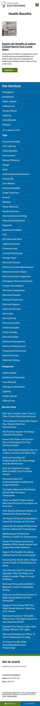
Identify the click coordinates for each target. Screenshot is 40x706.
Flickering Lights (10, 327)
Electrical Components (13, 290)
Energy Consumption (12, 285)
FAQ (4, 234)
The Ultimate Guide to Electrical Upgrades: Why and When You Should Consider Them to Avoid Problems (18, 575)
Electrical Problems (12, 229)
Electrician (7, 313)
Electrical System (11, 322)
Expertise (7, 225)
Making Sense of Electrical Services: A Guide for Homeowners (19, 535)
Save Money (8, 183)
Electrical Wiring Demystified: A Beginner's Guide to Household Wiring (18, 586)
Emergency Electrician (13, 386)
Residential (8, 96)
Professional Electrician (14, 350)
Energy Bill (7, 178)
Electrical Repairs (11, 304)
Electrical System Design (14, 215)
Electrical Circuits (11, 262)
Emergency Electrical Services (17, 281)
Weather (6, 202)
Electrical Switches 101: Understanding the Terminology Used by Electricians (18, 460)
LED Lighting (8, 146)
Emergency (8, 92)
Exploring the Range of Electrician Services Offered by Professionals (19, 527)
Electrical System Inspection (16, 276)
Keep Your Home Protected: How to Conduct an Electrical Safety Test (19, 451)
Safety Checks (9, 101)
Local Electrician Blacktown (11, 692)
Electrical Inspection (12, 299)
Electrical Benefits (11, 188)
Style (4, 169)
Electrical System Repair (14, 271)
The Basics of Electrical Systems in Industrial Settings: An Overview (19, 520)
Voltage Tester (9, 257)
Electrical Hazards (11, 295)
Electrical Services (11, 308)
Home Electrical (10, 206)
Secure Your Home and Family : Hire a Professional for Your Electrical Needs (18, 442)
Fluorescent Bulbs (11, 141)
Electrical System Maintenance (17, 267)
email (10, 130)
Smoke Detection (10, 211)
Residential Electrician (13, 377)
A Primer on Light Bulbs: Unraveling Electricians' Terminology (14, 644)
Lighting (6, 115)
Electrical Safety (10, 336)
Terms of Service (31, 692)
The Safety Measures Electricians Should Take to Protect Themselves (19, 492)
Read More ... (9, 70)
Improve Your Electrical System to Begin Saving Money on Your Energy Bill (19, 597)
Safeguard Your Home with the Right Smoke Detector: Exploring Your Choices (18, 608)
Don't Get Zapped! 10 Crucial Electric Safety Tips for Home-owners (17, 471)
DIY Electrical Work (12, 239)
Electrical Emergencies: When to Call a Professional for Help (18, 635)
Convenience (8, 155)
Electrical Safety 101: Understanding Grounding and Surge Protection (17, 481)
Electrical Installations (13, 220)
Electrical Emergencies (13, 341)
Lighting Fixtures (11, 243)
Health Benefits (10, 150)
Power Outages (9, 332)
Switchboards (9, 119)
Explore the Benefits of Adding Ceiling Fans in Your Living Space (19, 46)
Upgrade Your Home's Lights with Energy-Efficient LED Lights (19, 628)
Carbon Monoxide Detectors (16, 174)
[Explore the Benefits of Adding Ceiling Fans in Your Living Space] (9, 35)
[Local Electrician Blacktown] (13, 7)
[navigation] (37, 4)
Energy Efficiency (11, 160)
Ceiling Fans (8, 106)
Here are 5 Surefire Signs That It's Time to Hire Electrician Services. (19, 415)
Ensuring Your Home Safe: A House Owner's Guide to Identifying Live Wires (19, 562)
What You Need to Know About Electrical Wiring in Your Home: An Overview (19, 503)
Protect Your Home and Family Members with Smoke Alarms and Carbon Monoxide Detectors (19, 544)
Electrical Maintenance (13, 346)
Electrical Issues (10, 355)
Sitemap (14, 694)
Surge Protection (10, 192)
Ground (6, 197)
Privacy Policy (6, 694)
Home (4, 696)
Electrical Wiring (10, 360)
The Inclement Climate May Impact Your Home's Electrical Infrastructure (20, 423)
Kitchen (6, 124)
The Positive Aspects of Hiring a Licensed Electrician (18, 433)
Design (5, 164)
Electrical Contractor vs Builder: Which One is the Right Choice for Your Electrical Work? (19, 618)
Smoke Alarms (9, 110)
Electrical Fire (9, 318)
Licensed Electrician (12, 253)
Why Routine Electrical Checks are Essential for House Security (19, 512)
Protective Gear (9, 248)
